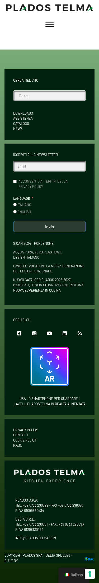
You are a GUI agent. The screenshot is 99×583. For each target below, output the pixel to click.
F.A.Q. (17, 445)
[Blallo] (90, 558)
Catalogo (21, 123)
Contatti (20, 435)
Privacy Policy (25, 430)
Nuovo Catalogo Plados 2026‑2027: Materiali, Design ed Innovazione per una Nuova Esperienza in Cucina (48, 285)
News (18, 128)
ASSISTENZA (23, 118)
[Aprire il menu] (50, 24)
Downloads (23, 113)
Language (21, 198)
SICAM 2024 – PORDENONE (33, 243)
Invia (49, 226)
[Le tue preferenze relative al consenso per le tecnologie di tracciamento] (90, 574)
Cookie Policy (24, 440)
